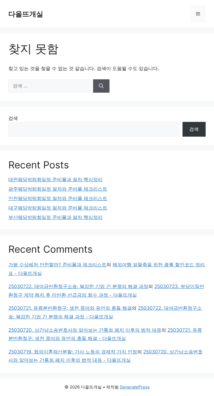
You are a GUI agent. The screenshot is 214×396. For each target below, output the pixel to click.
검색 (13, 118)
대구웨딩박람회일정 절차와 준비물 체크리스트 (57, 208)
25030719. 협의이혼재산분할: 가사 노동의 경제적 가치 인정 (72, 352)
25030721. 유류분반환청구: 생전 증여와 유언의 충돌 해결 (70, 308)
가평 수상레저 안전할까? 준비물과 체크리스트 (57, 264)
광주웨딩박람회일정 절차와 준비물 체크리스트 (57, 189)
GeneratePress (135, 387)
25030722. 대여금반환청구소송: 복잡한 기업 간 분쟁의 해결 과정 (78, 286)
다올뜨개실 (25, 14)
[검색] (101, 86)
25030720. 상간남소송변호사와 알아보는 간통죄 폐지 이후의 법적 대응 (84, 330)
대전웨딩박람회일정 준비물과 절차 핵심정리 (55, 179)
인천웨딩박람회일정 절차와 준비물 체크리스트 (57, 198)
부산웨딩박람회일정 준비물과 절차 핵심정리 (55, 217)
